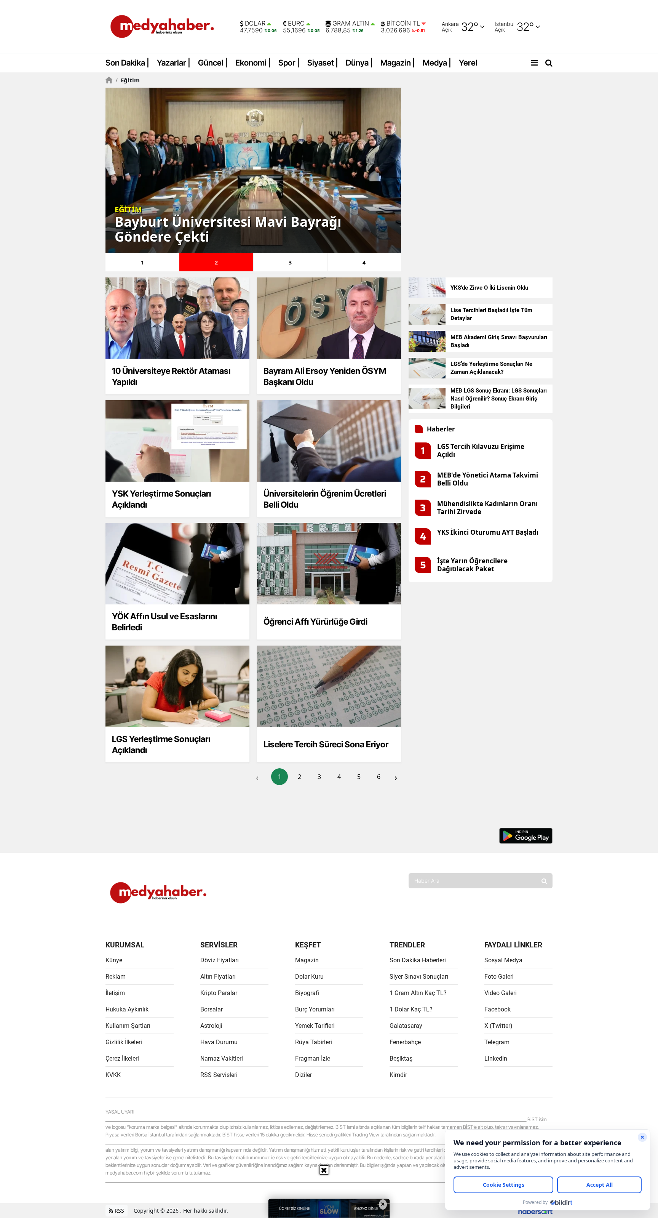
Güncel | (213, 62)
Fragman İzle (312, 1058)
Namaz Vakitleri (221, 1058)
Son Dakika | (127, 62)
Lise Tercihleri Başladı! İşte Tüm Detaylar (491, 314)
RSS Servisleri (219, 1075)
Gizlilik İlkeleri (123, 1042)
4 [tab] (364, 262)
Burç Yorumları (315, 1009)
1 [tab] (142, 262)
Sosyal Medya (503, 960)
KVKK (113, 1075)
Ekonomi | (253, 62)
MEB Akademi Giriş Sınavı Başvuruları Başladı (498, 341)
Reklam (115, 976)
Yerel (468, 62)
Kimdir (398, 1075)
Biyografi (307, 993)
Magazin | (397, 62)
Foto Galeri (499, 976)
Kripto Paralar (218, 993)
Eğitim (127, 80)
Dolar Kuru (309, 976)
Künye (113, 960)
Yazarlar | (173, 62)
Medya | (437, 62)
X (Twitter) (498, 1025)
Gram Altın (350, 24)
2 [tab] (216, 262)
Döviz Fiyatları (219, 960)
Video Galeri (500, 993)
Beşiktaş (401, 1058)
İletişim (115, 993)
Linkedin (495, 1058)
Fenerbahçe (405, 1042)
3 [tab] (290, 262)
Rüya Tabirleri (313, 1042)
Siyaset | (322, 62)
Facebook (497, 1009)
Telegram (496, 1042)
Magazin (307, 960)
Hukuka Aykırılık (127, 1009)
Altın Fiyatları (218, 976)
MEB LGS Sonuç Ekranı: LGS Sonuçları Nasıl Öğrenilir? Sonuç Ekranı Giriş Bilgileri (498, 398)
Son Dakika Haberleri (418, 960)
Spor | (289, 62)
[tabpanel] (253, 170)
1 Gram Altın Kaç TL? (418, 993)
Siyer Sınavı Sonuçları (419, 976)
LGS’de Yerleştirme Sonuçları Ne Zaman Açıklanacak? (491, 368)
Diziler (303, 1075)
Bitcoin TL (403, 24)
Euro (296, 24)
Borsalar (211, 1009)
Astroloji (211, 1025)
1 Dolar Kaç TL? (411, 1009)
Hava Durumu (219, 1042)
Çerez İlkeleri (122, 1058)
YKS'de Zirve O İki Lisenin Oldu (489, 287)
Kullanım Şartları (127, 1025)
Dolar (255, 24)
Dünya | (359, 62)
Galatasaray (406, 1025)
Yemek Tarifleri (315, 1025)
